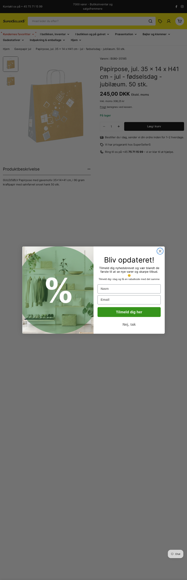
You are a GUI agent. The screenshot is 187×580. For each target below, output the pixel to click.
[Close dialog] (160, 251)
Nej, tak (129, 324)
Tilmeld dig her (129, 312)
